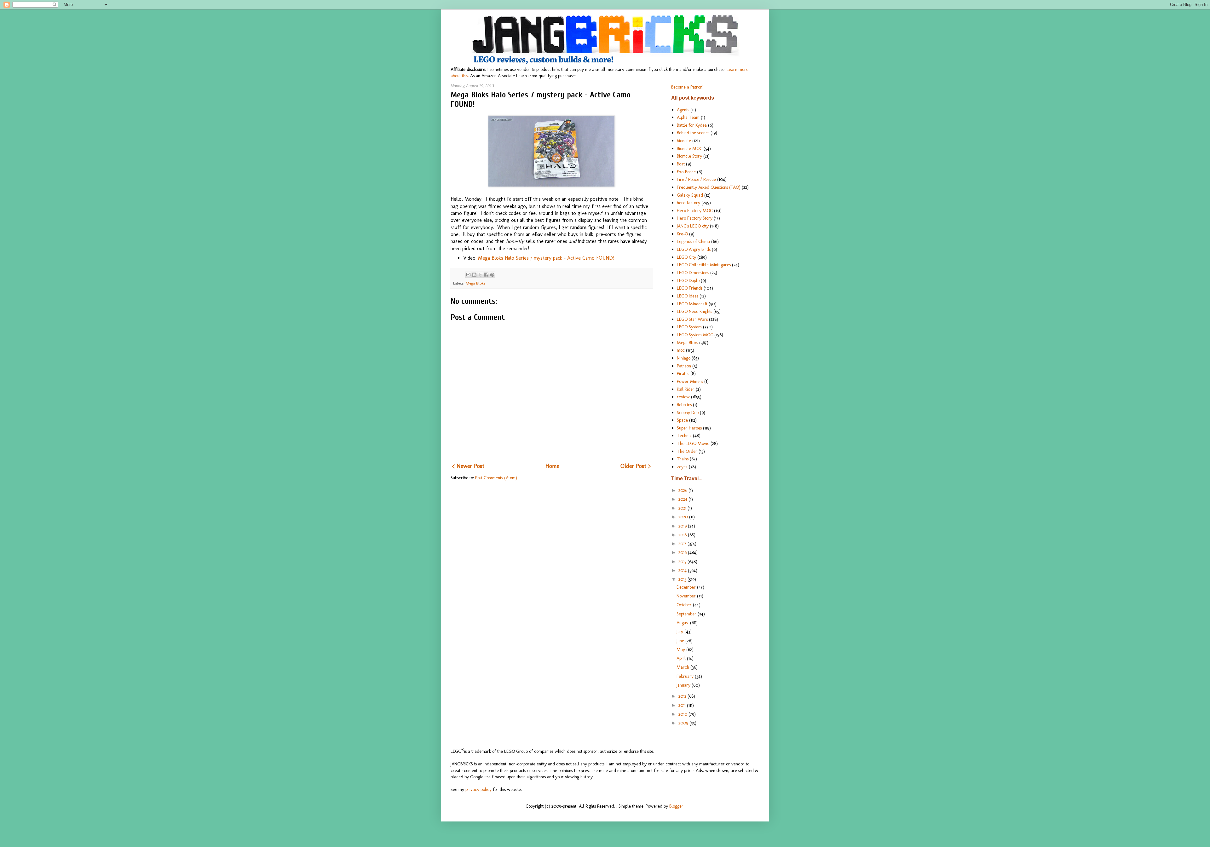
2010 (683, 714)
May (681, 649)
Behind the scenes (693, 132)
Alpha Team (688, 117)
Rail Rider (685, 389)
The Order (687, 451)
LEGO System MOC (695, 334)
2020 (683, 517)
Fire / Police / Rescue (696, 179)
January (684, 685)
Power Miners (690, 381)
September (687, 614)
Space (682, 420)
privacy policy (478, 789)
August (683, 622)
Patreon (684, 366)
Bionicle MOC (689, 148)
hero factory (688, 202)
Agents (683, 109)
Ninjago (683, 358)
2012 (683, 696)
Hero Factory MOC (695, 210)
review (683, 397)
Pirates (683, 373)
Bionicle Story (689, 156)
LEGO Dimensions (693, 272)
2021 (683, 508)
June (681, 640)
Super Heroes (689, 428)
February (686, 676)
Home (552, 466)
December (687, 587)
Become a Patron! (687, 87)
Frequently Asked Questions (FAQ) (708, 187)
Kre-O (682, 234)
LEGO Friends (689, 288)
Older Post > (635, 466)
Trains (683, 459)
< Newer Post (468, 466)
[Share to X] (480, 275)
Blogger (676, 806)
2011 (682, 705)
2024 (683, 499)
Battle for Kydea (692, 125)
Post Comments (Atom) (496, 478)
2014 (683, 570)
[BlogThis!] (474, 275)
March (683, 667)
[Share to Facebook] (486, 275)
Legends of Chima (693, 241)
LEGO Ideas (687, 296)
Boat (681, 164)
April (682, 658)
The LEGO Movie (693, 443)
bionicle (684, 140)
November (687, 596)
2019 (683, 526)
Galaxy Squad (690, 195)
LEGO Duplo (688, 280)
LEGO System (689, 327)
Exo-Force (686, 172)
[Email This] (468, 275)
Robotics (684, 404)
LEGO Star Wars (692, 319)
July (680, 631)
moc (681, 350)
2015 (683, 561)
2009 (683, 723)
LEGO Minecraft (692, 304)
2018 (683, 535)
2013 (683, 579)
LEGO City (686, 257)
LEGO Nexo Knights (694, 311)
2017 (683, 543)
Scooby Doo (688, 412)
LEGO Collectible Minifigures (704, 265)
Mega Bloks (475, 283)
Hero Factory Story (694, 218)
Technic (684, 435)
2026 (683, 490)
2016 (683, 552)
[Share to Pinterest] (492, 275)
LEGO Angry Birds (694, 249)
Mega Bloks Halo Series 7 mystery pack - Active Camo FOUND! (546, 258)
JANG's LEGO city (693, 226)
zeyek (682, 467)
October (685, 605)
